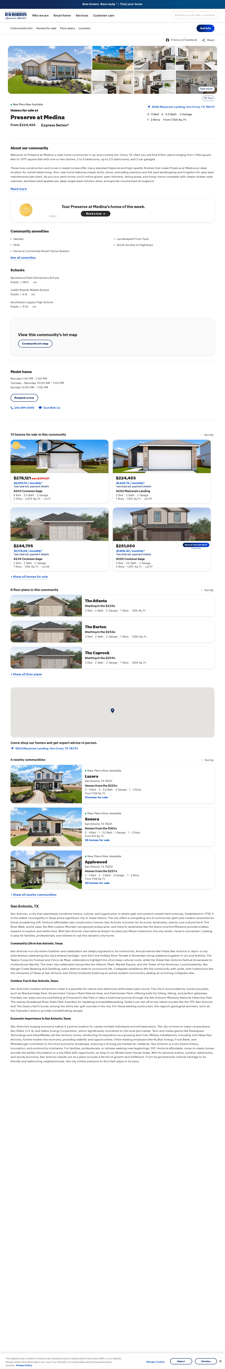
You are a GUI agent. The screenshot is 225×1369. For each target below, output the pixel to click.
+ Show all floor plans (26, 674)
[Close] (220, 1361)
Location (85, 28)
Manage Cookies (155, 1362)
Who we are (40, 15)
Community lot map (35, 343)
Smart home (62, 15)
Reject (181, 1361)
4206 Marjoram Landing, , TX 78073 (183, 107)
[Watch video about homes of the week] (37, 209)
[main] (112, 701)
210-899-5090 (24, 408)
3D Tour (208, 98)
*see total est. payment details (31, 484)
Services (82, 15)
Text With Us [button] (51, 408)
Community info (22, 28)
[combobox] (195, 15)
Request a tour (24, 398)
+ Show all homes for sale (29, 577)
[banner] (112, 4)
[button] (205, 28)
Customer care (103, 15)
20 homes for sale (97, 883)
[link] (50, 70)
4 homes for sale (96, 797)
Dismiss (205, 1361)
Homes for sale (46, 28)
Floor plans (67, 28)
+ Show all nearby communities (33, 895)
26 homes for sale (97, 840)
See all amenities (23, 258)
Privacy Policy (24, 1365)
